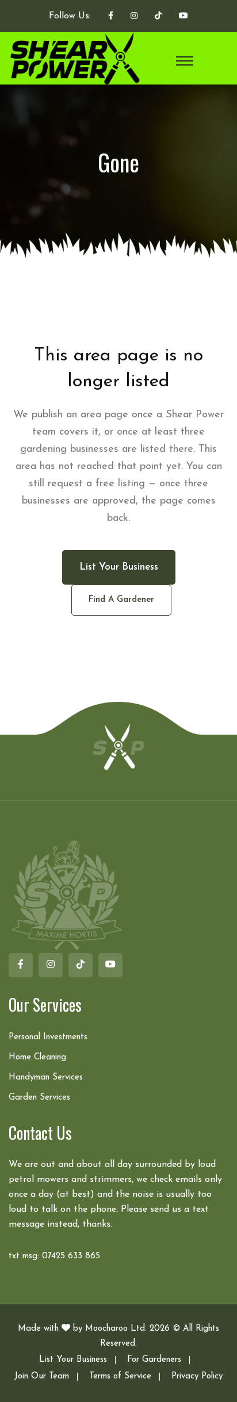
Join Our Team (41, 1376)
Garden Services (39, 1097)
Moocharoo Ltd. (116, 1328)
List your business (118, 567)
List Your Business (73, 1359)
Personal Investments (48, 1037)
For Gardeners (154, 1359)
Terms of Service (120, 1376)
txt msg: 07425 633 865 (54, 1256)
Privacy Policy (197, 1376)
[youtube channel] (183, 17)
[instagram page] (134, 17)
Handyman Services (46, 1077)
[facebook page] (110, 17)
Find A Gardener (121, 600)
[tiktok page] (158, 17)
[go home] (118, 746)
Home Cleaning (37, 1057)
